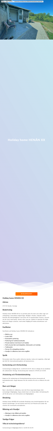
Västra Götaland (9, 1)
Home (3, 1)
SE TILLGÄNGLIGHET (26, 293)
